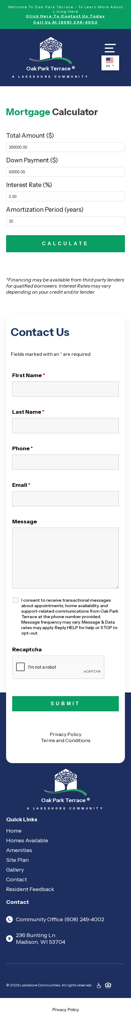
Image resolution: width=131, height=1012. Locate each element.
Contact (16, 879)
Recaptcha (27, 649)
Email (21, 485)
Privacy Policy (65, 734)
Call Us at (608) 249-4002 (65, 22)
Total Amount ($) (30, 135)
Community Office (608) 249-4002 (60, 919)
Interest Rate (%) (29, 185)
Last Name (28, 412)
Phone (22, 448)
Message (24, 521)
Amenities (19, 850)
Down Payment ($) (32, 160)
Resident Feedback (30, 889)
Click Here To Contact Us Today (65, 16)
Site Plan (17, 860)
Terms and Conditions (65, 740)
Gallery (15, 869)
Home (14, 830)
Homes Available (27, 840)
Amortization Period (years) (44, 209)
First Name (28, 375)
